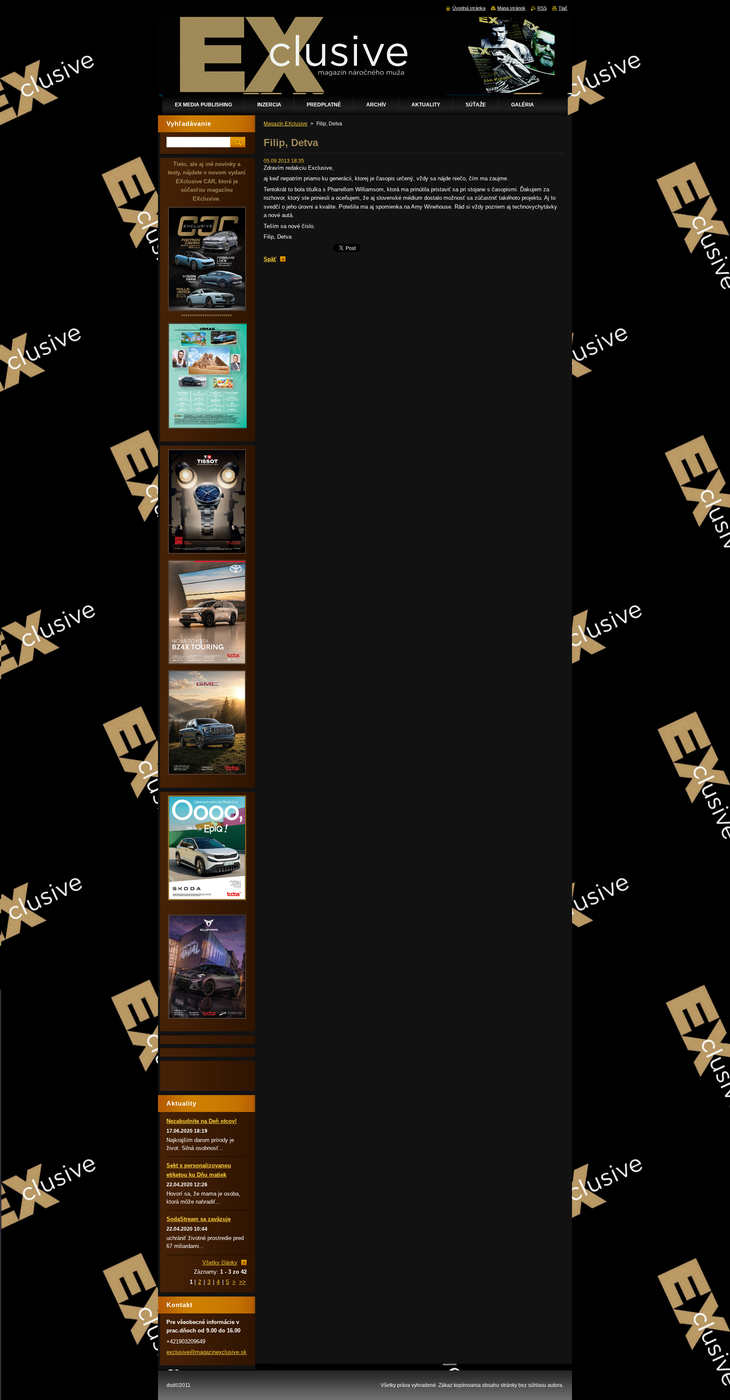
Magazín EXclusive (286, 123)
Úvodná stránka (468, 8)
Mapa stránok (511, 8)
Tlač (562, 8)
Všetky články (219, 1262)
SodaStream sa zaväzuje (198, 1219)
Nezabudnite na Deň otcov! (201, 1121)
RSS (542, 8)
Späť (270, 259)
